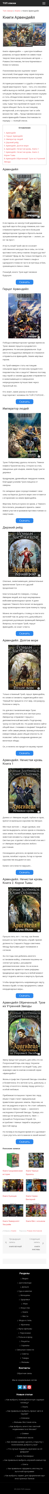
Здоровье (25, 1299)
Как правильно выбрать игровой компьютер (25, 1460)
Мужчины (25, 1324)
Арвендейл (10, 133)
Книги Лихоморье (25, 1456)
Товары (25, 1358)
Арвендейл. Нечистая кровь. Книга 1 (21, 149)
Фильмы (25, 1362)
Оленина (25, 1418)
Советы (25, 1353)
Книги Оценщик (10, 1196)
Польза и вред (25, 1337)
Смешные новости (25, 1349)
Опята (25, 1464)
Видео (25, 1278)
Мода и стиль (25, 1320)
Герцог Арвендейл (13, 136)
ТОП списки (9, 3)
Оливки (25, 1433)
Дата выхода (25, 1282)
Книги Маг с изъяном (35, 1221)
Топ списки (8, 10)
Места (25, 1316)
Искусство (25, 1307)
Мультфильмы (25, 1328)
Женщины (25, 1295)
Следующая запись (35, 1244)
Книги (17, 10)
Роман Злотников (34, 1231)
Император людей (13, 139)
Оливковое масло (25, 1437)
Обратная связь (24, 1373)
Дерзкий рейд (11, 142)
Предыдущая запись (15, 1243)
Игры (25, 1303)
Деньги (25, 1286)
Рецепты (25, 1341)
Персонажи (25, 1333)
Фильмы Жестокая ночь (25, 1422)
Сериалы (25, 1345)
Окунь (25, 1406)
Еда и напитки (25, 1291)
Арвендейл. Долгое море (16, 145)
